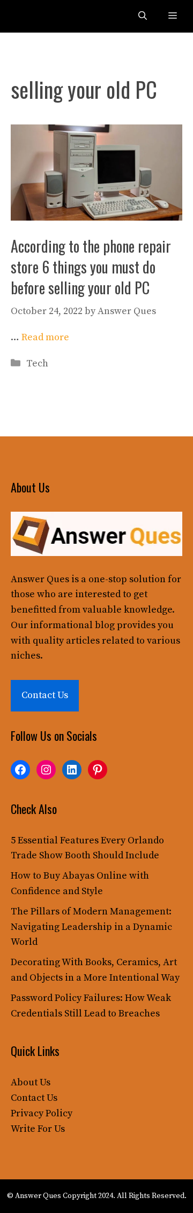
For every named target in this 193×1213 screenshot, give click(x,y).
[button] (143, 16)
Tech (37, 363)
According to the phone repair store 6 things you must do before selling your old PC (91, 267)
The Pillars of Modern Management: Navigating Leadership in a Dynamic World (91, 927)
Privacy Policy (41, 1113)
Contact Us (44, 695)
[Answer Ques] (33, 16)
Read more (45, 337)
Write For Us (38, 1129)
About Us (30, 1082)
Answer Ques (40, 579)
